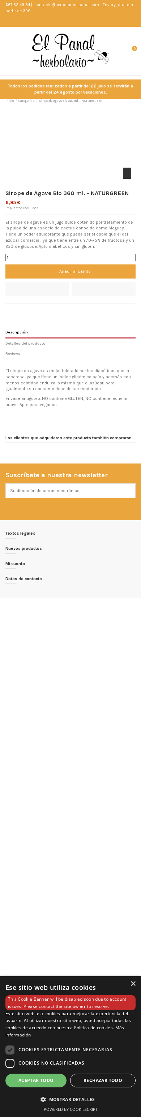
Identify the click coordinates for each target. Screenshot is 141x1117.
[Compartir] (8, 310)
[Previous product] (127, 101)
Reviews (12, 353)
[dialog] (70, 1046)
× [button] (133, 984)
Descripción (16, 332)
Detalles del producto (25, 343)
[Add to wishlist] (37, 289)
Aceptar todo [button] (36, 1080)
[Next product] (133, 101)
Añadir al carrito (75, 271)
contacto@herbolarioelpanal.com (66, 5)
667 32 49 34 (17, 5)
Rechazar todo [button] (103, 1080)
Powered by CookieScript (71, 1109)
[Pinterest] (22, 310)
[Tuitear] (15, 310)
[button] (70, 1099)
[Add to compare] (104, 289)
